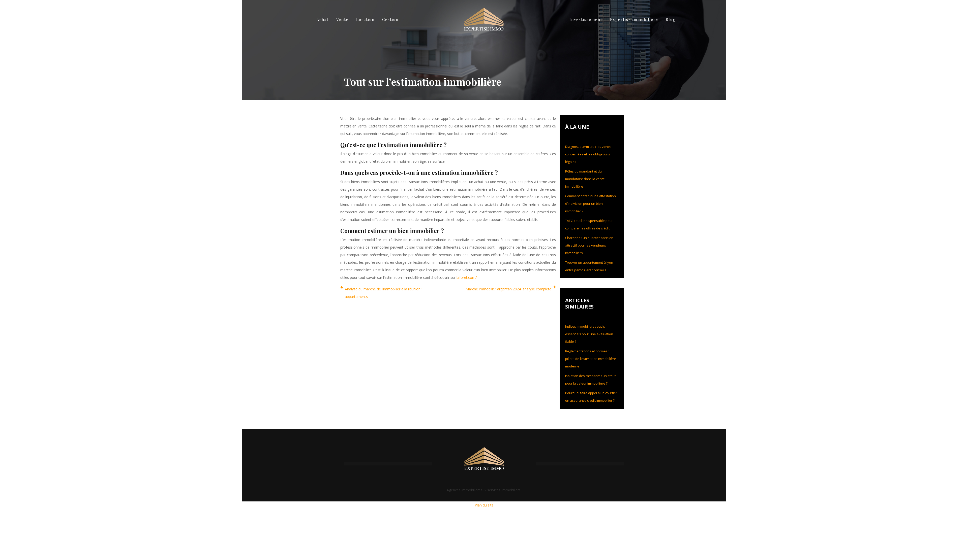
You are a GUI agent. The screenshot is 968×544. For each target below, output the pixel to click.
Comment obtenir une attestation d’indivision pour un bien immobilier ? (590, 203)
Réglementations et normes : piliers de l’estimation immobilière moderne (590, 358)
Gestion (390, 19)
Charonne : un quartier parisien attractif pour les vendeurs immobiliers (589, 245)
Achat (323, 19)
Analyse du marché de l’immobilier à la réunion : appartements (383, 293)
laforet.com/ (467, 277)
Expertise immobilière (634, 19)
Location (365, 19)
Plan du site (484, 505)
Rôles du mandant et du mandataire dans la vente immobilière (585, 179)
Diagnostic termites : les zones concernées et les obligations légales (588, 154)
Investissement (585, 19)
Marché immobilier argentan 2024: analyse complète (508, 289)
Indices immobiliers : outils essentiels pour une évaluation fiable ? (589, 334)
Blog (671, 19)
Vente (342, 19)
